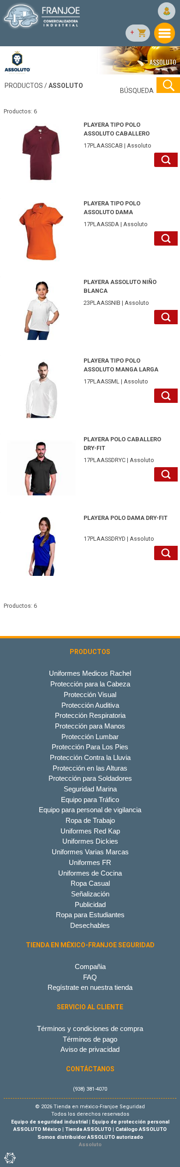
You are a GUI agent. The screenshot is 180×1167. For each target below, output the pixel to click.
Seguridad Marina (90, 789)
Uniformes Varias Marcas (90, 852)
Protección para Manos (90, 726)
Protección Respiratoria (90, 715)
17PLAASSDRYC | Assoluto (122, 449)
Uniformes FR (90, 862)
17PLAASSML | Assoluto (121, 371)
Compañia (90, 966)
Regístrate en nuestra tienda (90, 987)
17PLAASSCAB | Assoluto (117, 135)
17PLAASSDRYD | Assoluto (126, 528)
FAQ (90, 977)
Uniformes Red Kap (90, 831)
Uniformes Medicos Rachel (90, 673)
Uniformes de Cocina (90, 873)
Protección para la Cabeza (90, 684)
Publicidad (90, 904)
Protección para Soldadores (90, 778)
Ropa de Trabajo (90, 820)
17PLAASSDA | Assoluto (116, 214)
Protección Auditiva (90, 705)
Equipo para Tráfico (90, 799)
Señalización (90, 894)
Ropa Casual (90, 883)
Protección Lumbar (90, 737)
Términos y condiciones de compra (90, 1028)
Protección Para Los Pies (90, 747)
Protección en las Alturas (90, 768)
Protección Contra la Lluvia (90, 757)
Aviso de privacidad (90, 1049)
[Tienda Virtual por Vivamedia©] (9, 1158)
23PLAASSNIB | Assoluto (120, 292)
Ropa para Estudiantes (90, 915)
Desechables (90, 925)
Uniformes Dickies (90, 841)
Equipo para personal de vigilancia (90, 810)
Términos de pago (90, 1039)
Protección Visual (90, 694)
